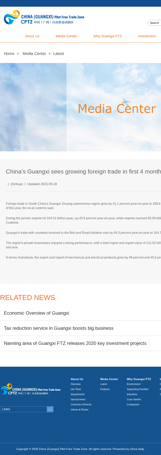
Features (105, 389)
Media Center (34, 53)
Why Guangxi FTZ (139, 379)
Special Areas (78, 399)
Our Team (76, 389)
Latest (58, 53)
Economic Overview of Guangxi (36, 313)
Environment (133, 384)
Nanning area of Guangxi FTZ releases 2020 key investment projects (75, 343)
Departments (77, 394)
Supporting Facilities (138, 389)
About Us (77, 379)
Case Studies (134, 399)
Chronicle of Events (81, 404)
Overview (76, 384)
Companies (133, 404)
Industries (132, 394)
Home (9, 53)
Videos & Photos (79, 409)
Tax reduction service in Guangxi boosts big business (58, 328)
